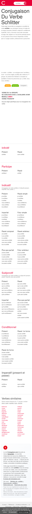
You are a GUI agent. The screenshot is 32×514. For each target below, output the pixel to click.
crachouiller (5, 420)
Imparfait (5, 212)
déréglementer (6, 432)
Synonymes (15, 85)
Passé (19, 152)
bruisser (19, 420)
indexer (4, 415)
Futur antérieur (23, 250)
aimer (3, 403)
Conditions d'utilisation (21, 504)
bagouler (4, 412)
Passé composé (8, 231)
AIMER (10, 97)
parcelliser (20, 432)
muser (3, 408)
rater (3, 422)
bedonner (4, 406)
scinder (4, 418)
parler (6, 403)
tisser (3, 436)
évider (19, 412)
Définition (8, 85)
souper (19, 436)
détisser (4, 410)
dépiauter (4, 413)
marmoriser (20, 427)
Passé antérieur (23, 231)
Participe (7, 166)
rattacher (4, 427)
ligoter (19, 424)
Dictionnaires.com (8, 485)
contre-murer (21, 434)
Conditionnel (9, 327)
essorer (4, 429)
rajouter (19, 429)
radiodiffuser (5, 417)
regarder (11, 403)
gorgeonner (20, 425)
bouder (4, 424)
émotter (19, 417)
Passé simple (22, 194)
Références (11, 504)
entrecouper (20, 413)
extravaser (20, 418)
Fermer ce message (23, 512)
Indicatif (6, 185)
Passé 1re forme (23, 331)
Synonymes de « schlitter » (10, 483)
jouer (15, 403)
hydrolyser (20, 415)
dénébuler (4, 425)
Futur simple (22, 212)
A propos (4, 504)
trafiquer (19, 406)
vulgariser (4, 430)
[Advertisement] (16, 55)
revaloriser (4, 434)
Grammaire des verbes (20, 485)
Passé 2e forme (8, 350)
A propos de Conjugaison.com (11, 479)
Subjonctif (7, 273)
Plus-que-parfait (8, 250)
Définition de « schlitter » (17, 481)
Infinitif (5, 148)
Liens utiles (24, 506)
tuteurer (19, 430)
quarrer (19, 408)
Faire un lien (16, 506)
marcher (20, 403)
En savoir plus (12, 512)
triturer (19, 410)
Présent (5, 152)
